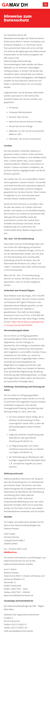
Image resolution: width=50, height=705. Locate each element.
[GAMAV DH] (15, 4)
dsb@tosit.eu (10, 552)
